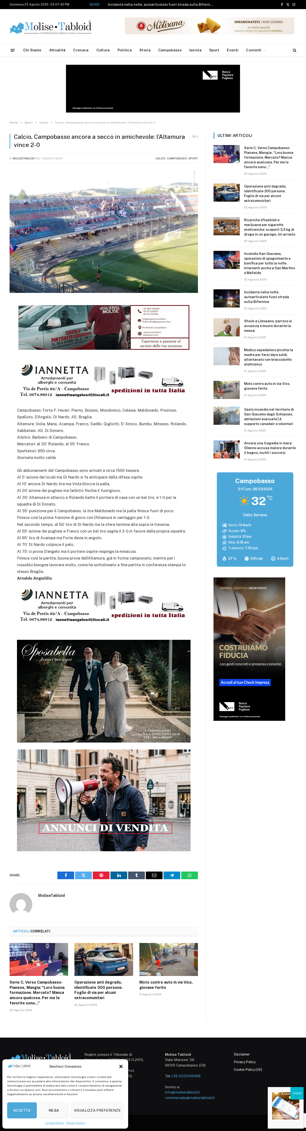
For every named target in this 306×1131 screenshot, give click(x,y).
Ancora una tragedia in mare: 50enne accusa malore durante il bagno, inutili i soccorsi (270, 448)
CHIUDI (297, 1093)
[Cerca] (294, 50)
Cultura (103, 50)
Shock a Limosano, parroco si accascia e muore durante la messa (161, 4)
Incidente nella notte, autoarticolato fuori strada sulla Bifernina (266, 297)
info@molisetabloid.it (182, 1092)
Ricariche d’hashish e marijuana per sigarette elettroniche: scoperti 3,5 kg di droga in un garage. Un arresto (269, 227)
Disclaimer (242, 1054)
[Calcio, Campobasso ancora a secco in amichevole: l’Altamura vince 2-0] (104, 231)
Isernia (195, 50)
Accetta (22, 1110)
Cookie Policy (54, 1123)
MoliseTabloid (24, 158)
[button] (121, 1066)
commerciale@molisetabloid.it (190, 1098)
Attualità (57, 50)
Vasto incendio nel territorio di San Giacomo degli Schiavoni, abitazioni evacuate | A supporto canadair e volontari (269, 417)
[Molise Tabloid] (57, 26)
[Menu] (13, 50)
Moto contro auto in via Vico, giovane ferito (166, 985)
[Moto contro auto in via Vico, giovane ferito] (168, 959)
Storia (145, 50)
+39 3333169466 (186, 1076)
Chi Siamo (32, 50)
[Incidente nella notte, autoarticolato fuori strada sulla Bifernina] (226, 298)
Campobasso (170, 50)
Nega (54, 1110)
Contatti (253, 50)
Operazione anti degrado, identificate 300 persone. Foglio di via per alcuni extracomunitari (98, 990)
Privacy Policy (75, 1123)
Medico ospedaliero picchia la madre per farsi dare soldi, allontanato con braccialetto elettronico (268, 357)
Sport (214, 50)
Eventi (232, 50)
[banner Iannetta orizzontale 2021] (102, 397)
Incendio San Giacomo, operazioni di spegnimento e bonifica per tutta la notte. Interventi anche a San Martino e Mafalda (269, 263)
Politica (125, 50)
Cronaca (80, 50)
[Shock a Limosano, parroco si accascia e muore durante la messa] (226, 327)
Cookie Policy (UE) (248, 1070)
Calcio (160, 158)
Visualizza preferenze (97, 1110)
